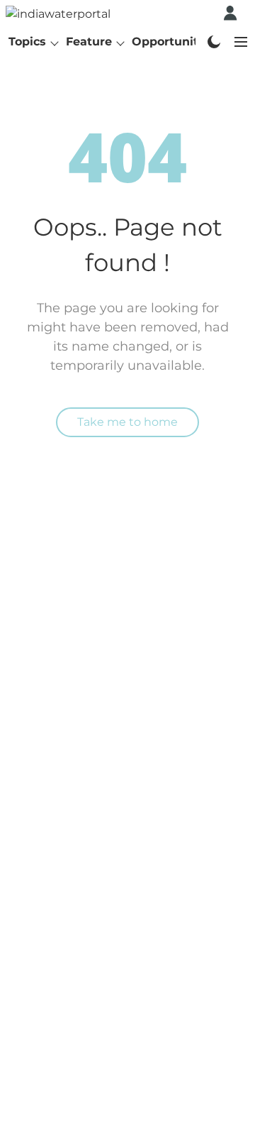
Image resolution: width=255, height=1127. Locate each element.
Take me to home (127, 422)
